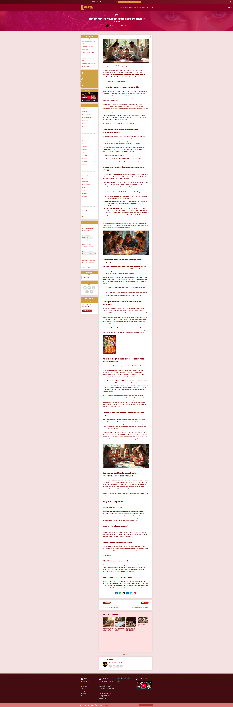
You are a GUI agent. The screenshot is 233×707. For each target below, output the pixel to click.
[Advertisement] (126, 641)
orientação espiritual (86, 244)
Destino (92, 235)
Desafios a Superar (86, 235)
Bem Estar (84, 126)
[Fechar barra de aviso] (231, 2)
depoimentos (116, 406)
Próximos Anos (85, 258)
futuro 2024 (84, 239)
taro (83, 262)
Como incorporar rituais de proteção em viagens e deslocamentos (88, 65)
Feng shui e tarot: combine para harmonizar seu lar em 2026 (88, 41)
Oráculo (84, 248)
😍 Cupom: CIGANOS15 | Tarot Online (128, 2)
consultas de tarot (125, 398)
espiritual (84, 237)
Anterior (107, 602)
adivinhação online (89, 226)
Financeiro (84, 146)
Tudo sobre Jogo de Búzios (142, 625)
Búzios (83, 129)
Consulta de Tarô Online (88, 138)
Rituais (83, 187)
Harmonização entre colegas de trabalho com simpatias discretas (140, 606)
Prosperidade (85, 181)
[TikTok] (91, 291)
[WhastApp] (120, 593)
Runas (83, 190)
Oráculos (84, 164)
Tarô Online (89, 267)
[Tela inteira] (96, 100)
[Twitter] (124, 593)
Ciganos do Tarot (85, 232)
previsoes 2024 (85, 251)
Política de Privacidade (106, 705)
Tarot (116, 15)
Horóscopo (84, 149)
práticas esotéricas (86, 255)
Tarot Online (85, 211)
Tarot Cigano (90, 262)
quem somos (136, 400)
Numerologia (85, 161)
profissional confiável (86, 253)
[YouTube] (114, 666)
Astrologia (84, 111)
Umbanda (84, 213)
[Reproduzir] (82, 100)
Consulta (92, 232)
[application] (89, 97)
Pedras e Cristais (86, 167)
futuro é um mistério (92, 239)
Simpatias (84, 193)
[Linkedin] (127, 593)
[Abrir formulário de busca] (152, 7)
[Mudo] (94, 100)
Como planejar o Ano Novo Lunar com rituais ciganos (106, 689)
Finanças (84, 143)
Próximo (144, 602)
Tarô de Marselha (86, 202)
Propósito (94, 253)
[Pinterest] (135, 593)
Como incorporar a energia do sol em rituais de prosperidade (88, 48)
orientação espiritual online (87, 246)
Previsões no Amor (86, 178)
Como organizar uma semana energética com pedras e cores (110, 606)
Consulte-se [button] (86, 310)
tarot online (93, 264)
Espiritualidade (85, 141)
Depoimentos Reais (88, 85)
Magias (83, 152)
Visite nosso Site (87, 73)
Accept (146, 704)
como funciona (114, 441)
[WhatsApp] (121, 666)
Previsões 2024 (85, 176)
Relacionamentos (86, 184)
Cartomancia (85, 135)
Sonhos (83, 199)
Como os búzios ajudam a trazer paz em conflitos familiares (108, 629)
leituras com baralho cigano (137, 434)
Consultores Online (88, 79)
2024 (83, 226)
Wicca (83, 216)
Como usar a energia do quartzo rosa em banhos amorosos (88, 58)
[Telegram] (131, 593)
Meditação (84, 158)
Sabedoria (92, 260)
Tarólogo (84, 267)
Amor (83, 108)
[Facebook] (116, 593)
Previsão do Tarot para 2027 (89, 170)
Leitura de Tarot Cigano (87, 242)
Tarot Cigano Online (86, 264)
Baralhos (84, 123)
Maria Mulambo (85, 155)
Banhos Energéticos (87, 117)
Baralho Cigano (85, 120)
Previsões (84, 173)
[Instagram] (117, 666)
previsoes (89, 248)
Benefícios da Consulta (87, 230)
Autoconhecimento (86, 114)
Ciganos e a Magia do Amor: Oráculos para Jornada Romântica (130, 629)
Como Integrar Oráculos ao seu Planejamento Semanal (120, 629)
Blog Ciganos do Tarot (115, 25)
